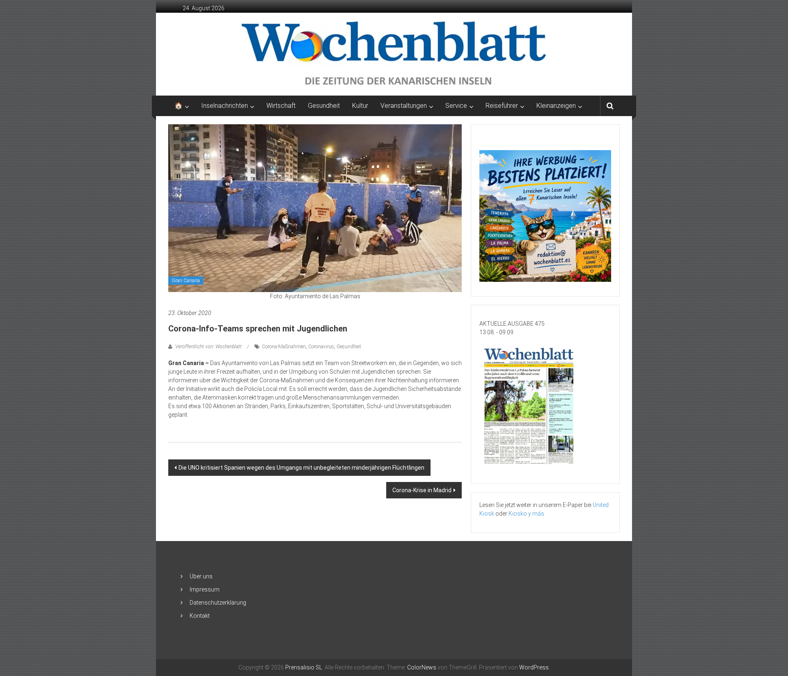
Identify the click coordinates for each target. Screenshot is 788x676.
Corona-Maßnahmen (284, 346)
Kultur (360, 106)
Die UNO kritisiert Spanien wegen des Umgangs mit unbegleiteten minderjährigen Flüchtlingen (301, 467)
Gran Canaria (186, 280)
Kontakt (200, 615)
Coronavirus (321, 346)
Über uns (201, 576)
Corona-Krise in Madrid (421, 490)
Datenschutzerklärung (218, 602)
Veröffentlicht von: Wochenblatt (208, 346)
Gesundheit (324, 106)
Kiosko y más (526, 513)
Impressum (205, 589)
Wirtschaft (281, 106)
